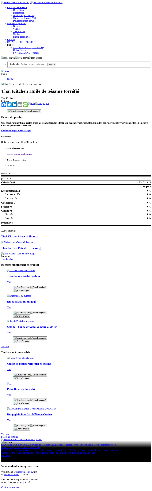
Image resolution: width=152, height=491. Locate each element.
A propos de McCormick (41, 445)
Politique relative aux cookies (61, 453)
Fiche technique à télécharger (16, 130)
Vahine (16, 29)
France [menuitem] (10, 44)
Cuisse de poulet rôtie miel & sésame (29, 363)
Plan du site (81, 453)
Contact (10, 79)
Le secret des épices (62, 445)
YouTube (91, 453)
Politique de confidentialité (34, 453)
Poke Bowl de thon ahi (21, 389)
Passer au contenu (9, 437)
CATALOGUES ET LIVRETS (22, 42)
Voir (9, 282)
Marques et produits (16, 23)
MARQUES (7, 447)
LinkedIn (5, 455)
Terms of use (15, 453)
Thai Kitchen (19, 31)
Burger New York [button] (54, 450)
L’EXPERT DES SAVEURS (15, 445)
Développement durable (24, 21)
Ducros (16, 26)
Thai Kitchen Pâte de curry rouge (21, 248)
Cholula (16, 34)
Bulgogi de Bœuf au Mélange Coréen (29, 414)
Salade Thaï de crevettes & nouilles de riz (32, 326)
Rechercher (15, 64)
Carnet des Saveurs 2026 (24, 18)
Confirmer (6, 487)
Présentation (18, 13)
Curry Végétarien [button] (71, 450)
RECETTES (7, 450)
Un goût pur (18, 10)
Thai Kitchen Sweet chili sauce (19, 236)
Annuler (15, 487)
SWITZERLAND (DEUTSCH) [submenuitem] (28, 47)
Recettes (11, 39)
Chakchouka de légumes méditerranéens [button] (99, 450)
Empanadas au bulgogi (21, 301)
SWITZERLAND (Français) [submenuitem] (26, 52)
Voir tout (5, 346)
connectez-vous (11, 474)
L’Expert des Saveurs (17, 7)
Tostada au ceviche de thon (23, 276)
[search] (34, 64)
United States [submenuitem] (19, 50)
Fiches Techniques (21, 37)
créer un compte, (25, 472)
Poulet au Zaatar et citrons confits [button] (29, 450)
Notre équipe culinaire (23, 15)
